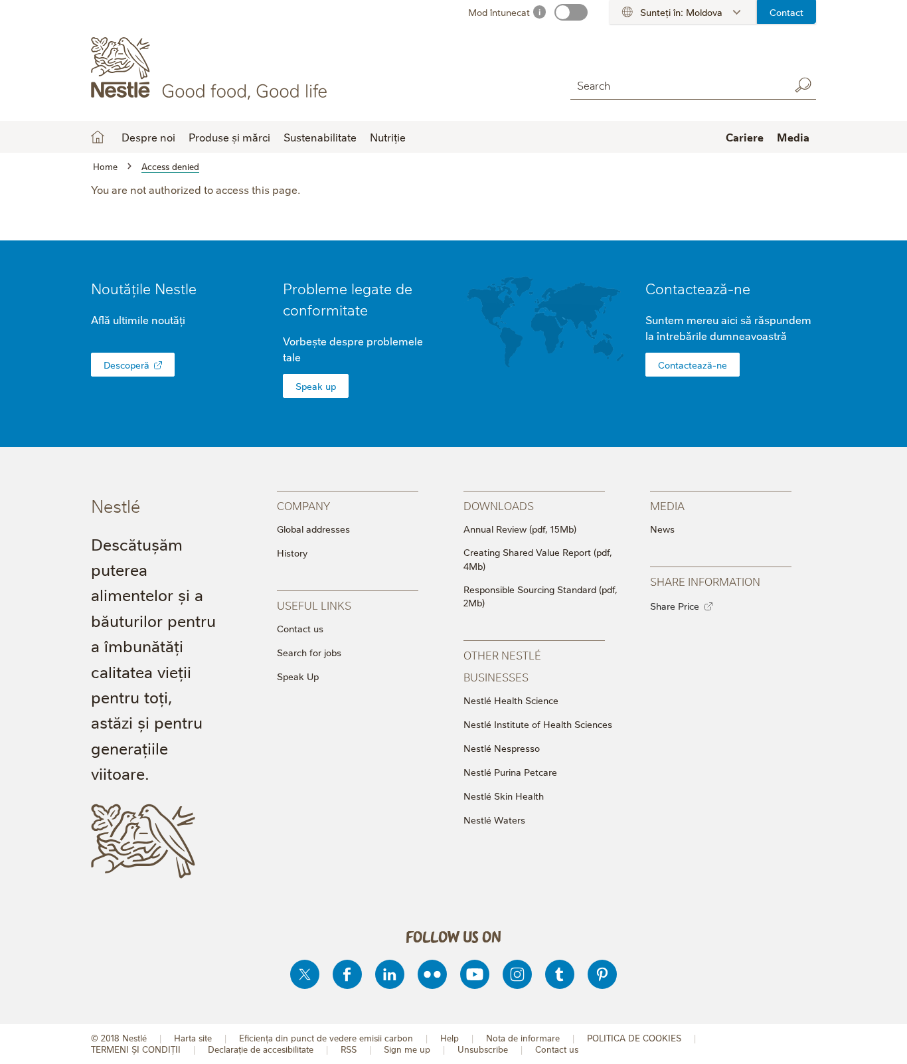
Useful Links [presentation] (314, 604)
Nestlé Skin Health (503, 796)
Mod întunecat (499, 12)
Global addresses (313, 529)
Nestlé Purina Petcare (510, 772)
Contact (786, 12)
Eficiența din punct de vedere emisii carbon (326, 1037)
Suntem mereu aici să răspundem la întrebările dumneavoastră (728, 327)
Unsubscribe (482, 1049)
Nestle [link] (176, 288)
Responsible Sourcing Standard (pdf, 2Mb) (540, 596)
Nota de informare (523, 1037)
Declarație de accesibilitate (260, 1049)
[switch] (571, 12)
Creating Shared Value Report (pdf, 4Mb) (537, 559)
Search (802, 85)
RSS (349, 1049)
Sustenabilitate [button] (320, 137)
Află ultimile (138, 319)
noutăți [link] (168, 319)
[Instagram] (517, 974)
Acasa (97, 136)
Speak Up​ (298, 676)
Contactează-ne (697, 288)
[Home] (211, 68)
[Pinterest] (602, 974)
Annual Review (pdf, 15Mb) (519, 529)
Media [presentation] (667, 505)
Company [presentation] (303, 505)
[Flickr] (432, 974)
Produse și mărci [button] (229, 137)
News (662, 529)
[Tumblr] (559, 974)
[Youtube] (474, 974)
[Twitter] (304, 974)
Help (449, 1037)
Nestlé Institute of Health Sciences (537, 724)
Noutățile (144, 288)
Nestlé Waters (494, 820)
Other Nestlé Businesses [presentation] (502, 665)
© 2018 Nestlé (119, 1037)
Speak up (315, 386)
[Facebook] (347, 974)
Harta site (193, 1037)
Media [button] (793, 137)
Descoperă (126, 365)
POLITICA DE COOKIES (634, 1037)
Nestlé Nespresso (501, 748)
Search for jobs (309, 652)
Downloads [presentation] (498, 505)
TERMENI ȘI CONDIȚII (136, 1049)
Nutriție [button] (388, 137)
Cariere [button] (745, 137)
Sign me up (407, 1049)
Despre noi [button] (148, 137)
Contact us (300, 628)
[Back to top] (880, 1040)
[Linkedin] (389, 974)
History (292, 553)
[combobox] (676, 84)
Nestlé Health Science (510, 700)
